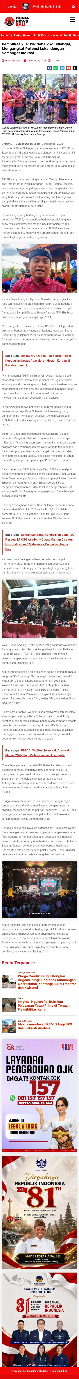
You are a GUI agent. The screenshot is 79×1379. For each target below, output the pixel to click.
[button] (49, 68)
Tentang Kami (30, 1371)
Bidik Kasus (41, 35)
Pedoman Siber (58, 1371)
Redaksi (43, 1371)
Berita (17, 35)
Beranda (6, 35)
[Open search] (73, 6)
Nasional (56, 35)
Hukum (27, 35)
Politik (67, 35)
